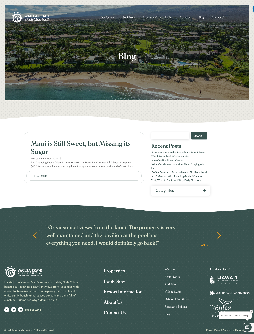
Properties (114, 271)
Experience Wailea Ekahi (157, 17)
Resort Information (123, 291)
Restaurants (172, 276)
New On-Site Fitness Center (167, 160)
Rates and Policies (176, 306)
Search (199, 135)
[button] (219, 235)
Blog (201, 17)
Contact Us (218, 17)
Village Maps (173, 291)
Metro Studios (242, 329)
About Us (185, 17)
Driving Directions (176, 299)
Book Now (128, 17)
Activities (170, 284)
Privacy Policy (213, 329)
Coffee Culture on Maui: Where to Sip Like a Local (179, 172)
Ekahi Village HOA (221, 316)
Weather (170, 269)
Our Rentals (108, 17)
